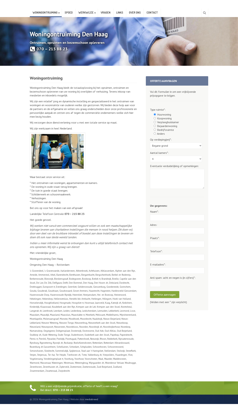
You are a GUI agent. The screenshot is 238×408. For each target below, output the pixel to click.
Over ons (135, 12)
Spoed (69, 12)
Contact (152, 12)
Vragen (105, 12)
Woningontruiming (45, 12)
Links (119, 12)
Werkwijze (86, 12)
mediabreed (91, 399)
